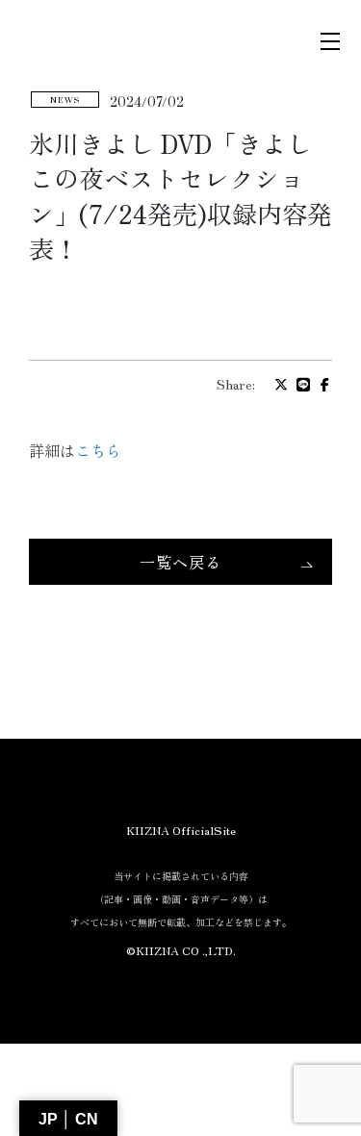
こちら (98, 450)
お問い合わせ (181, 591)
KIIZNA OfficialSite (181, 829)
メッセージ (181, 661)
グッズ (180, 731)
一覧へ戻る (180, 561)
